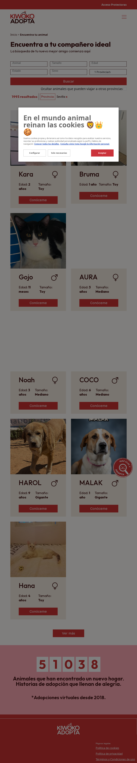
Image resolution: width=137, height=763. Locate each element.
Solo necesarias (59, 153)
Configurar (34, 153)
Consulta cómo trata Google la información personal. (85, 144)
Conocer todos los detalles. (46, 144)
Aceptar (102, 153)
